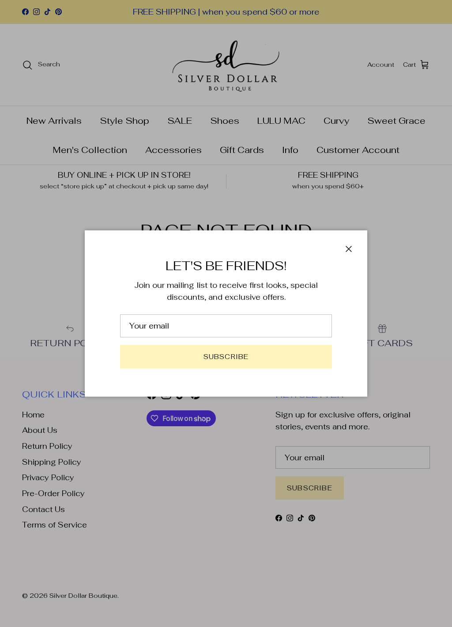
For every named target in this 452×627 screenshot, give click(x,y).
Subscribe (226, 356)
